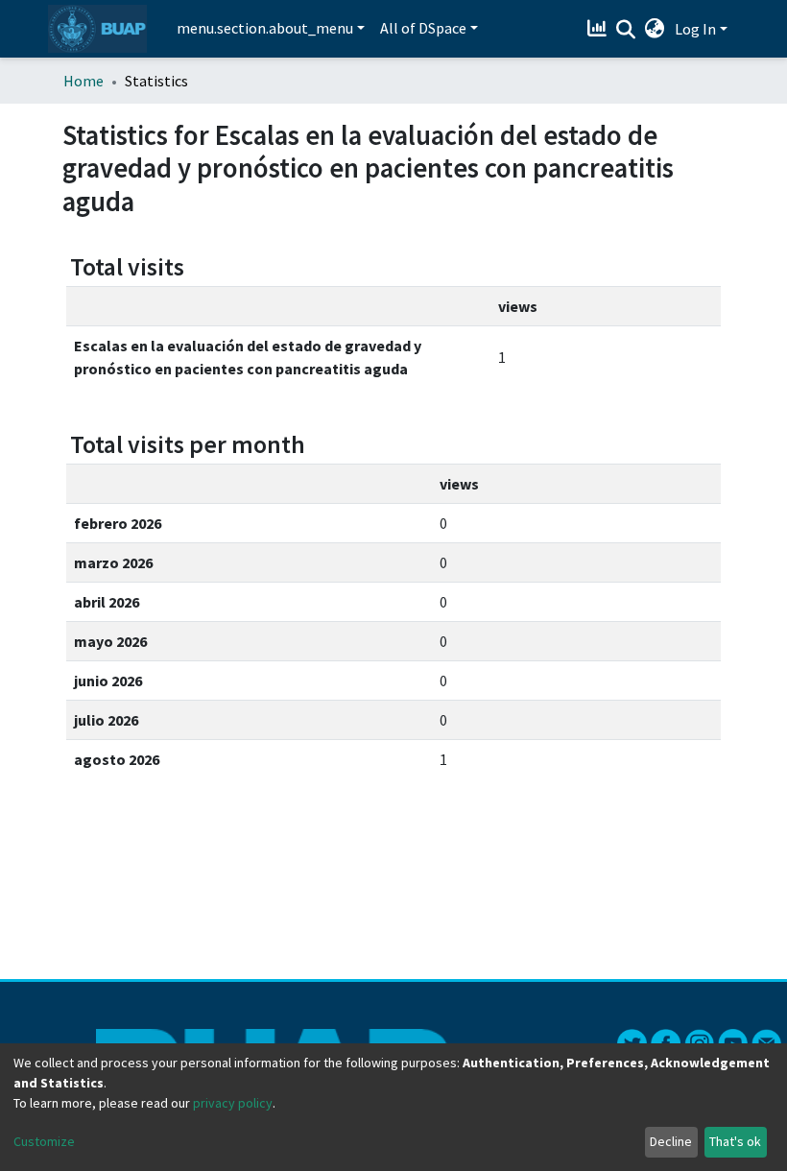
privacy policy (233, 1102)
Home (83, 80)
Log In (695, 28)
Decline (671, 1141)
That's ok (735, 1141)
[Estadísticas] (599, 28)
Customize (44, 1141)
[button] (655, 28)
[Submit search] (626, 29)
